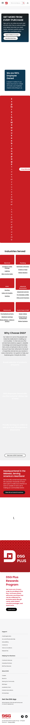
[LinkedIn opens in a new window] (26, 716)
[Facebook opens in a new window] (22, 716)
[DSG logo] (6, 3)
